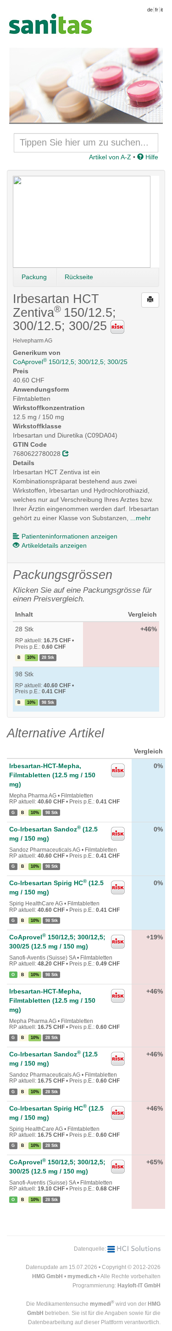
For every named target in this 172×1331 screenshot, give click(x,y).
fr (156, 9)
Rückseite (79, 277)
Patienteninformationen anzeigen (69, 536)
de (150, 9)
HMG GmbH (47, 1276)
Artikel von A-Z (110, 157)
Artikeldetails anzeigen (54, 545)
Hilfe (151, 157)
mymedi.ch (81, 1276)
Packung (34, 277)
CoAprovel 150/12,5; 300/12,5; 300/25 (70, 361)
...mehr (140, 518)
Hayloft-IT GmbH (139, 1285)
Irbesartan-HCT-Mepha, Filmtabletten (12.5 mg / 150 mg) (52, 775)
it (162, 9)
